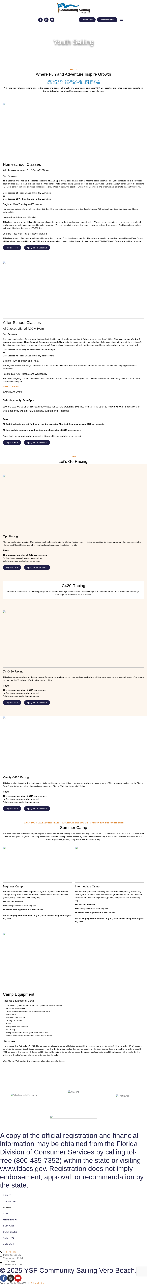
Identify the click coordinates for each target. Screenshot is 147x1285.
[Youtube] (52, 20)
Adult (6, 1213)
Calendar (9, 1201)
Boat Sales (10, 1232)
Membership (11, 1219)
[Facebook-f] (40, 20)
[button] (121, 19)
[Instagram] (46, 20)
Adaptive (8, 1238)
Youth (7, 1207)
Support (8, 1225)
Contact (8, 1244)
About (7, 1195)
